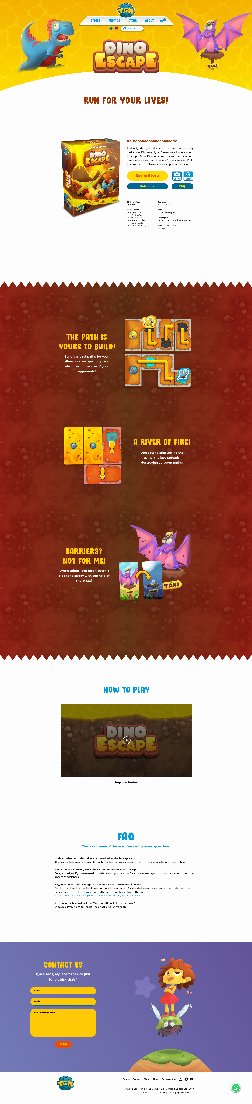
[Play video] (127, 740)
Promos (137, 1079)
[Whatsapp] (235, 1087)
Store (147, 1079)
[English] (116, 28)
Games (126, 1079)
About (156, 1079)
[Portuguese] (111, 28)
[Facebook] (186, 1079)
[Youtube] (192, 1079)
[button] (163, 20)
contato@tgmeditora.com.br (181, 1092)
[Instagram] (180, 1079)
